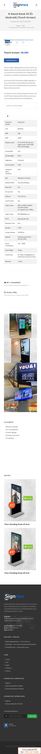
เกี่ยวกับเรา (9, 668)
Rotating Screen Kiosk (12, 435)
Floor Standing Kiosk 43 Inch (17, 524)
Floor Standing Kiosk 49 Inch (17, 573)
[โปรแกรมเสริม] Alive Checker (14, 686)
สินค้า (23, 25)
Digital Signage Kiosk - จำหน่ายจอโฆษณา (18, 641)
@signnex (11, 630)
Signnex (8, 683)
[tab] (7, 116)
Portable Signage (11, 432)
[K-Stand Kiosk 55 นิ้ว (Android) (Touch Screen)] (24, 40)
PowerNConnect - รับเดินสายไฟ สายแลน (17, 647)
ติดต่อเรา (8, 671)
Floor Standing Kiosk (12, 430)
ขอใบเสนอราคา (11, 60)
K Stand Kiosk (10, 438)
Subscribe (32, 716)
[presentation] (8, 116)
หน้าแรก (18, 25)
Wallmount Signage (12, 427)
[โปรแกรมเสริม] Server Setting (14, 689)
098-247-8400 (17, 106)
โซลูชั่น (7, 665)
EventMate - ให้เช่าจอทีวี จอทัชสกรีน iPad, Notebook (21, 644)
